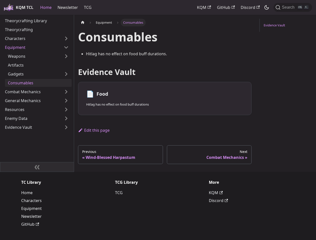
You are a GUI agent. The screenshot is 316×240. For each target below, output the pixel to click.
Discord (248, 7)
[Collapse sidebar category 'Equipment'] (66, 47)
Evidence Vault (274, 25)
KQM (201, 7)
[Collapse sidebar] (37, 167)
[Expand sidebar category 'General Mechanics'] (66, 101)
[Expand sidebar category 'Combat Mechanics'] (66, 92)
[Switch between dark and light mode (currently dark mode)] (267, 7)
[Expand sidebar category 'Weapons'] (66, 56)
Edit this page (97, 130)
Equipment (31, 208)
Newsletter (68, 7)
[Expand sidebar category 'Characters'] (66, 38)
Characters (31, 200)
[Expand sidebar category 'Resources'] (66, 109)
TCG (88, 7)
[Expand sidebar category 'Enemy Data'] (66, 118)
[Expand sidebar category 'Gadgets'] (66, 74)
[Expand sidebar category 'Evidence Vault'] (66, 127)
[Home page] (82, 22)
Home (46, 7)
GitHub (223, 7)
